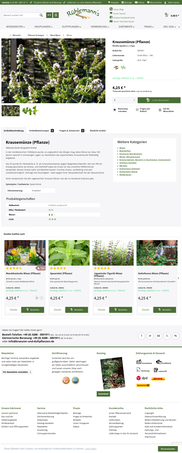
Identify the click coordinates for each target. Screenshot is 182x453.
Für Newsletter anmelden (15, 372)
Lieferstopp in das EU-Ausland (123, 433)
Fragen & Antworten (71, 130)
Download (103, 393)
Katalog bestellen (45, 423)
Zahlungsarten (116, 426)
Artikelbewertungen (41, 130)
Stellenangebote (9, 420)
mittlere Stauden (128, 162)
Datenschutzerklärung (155, 416)
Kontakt (112, 416)
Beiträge (128, 2)
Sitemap (113, 430)
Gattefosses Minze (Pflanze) (153, 273)
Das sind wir (7, 416)
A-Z (49, 14)
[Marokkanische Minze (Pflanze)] (25, 253)
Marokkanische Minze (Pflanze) (23, 273)
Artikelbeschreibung (14, 130)
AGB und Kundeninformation (158, 426)
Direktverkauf (7, 423)
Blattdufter (125, 151)
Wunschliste (155, 2)
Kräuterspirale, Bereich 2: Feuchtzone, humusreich (145, 159)
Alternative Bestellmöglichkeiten (52, 413)
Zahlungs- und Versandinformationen (155, 432)
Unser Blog (118, 9)
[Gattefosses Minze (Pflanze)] (157, 253)
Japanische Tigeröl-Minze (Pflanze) (108, 275)
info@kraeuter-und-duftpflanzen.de (31, 341)
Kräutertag (42, 430)
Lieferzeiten (114, 420)
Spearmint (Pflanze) (61, 273)
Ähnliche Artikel (98, 130)
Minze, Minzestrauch (129, 156)
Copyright (149, 413)
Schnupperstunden (46, 433)
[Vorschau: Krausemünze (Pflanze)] (10, 110)
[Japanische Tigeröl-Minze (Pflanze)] (113, 253)
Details (13, 309)
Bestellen (34, 309)
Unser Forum (119, 13)
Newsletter (42, 426)
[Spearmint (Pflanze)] (69, 253)
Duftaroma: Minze (128, 171)
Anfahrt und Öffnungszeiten (14, 426)
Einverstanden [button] (168, 449)
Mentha (123, 165)
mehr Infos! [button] (90, 449)
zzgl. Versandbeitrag (144, 91)
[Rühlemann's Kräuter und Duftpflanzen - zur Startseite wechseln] (83, 15)
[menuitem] (113, 2)
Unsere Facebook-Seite (124, 17)
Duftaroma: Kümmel (129, 168)
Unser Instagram (81, 423)
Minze (122, 148)
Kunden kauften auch (14, 234)
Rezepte (114, 2)
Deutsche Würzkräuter (130, 154)
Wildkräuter (125, 174)
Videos (140, 2)
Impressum (150, 436)
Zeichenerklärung (45, 416)
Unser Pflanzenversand (120, 413)
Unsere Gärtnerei (9, 413)
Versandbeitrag (116, 423)
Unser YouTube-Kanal (123, 21)
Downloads (42, 420)
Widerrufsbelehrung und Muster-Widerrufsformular (161, 422)
